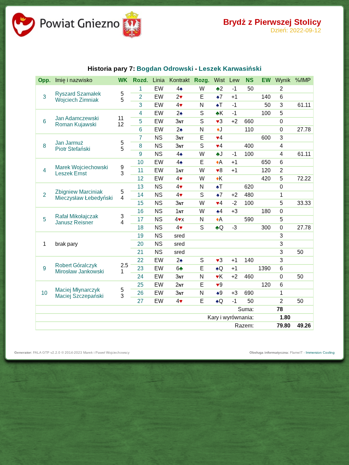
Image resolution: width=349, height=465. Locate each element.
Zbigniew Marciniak (79, 192)
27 (140, 301)
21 (140, 252)
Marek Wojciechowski (81, 167)
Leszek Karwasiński (230, 68)
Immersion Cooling (320, 352)
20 (140, 244)
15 (140, 203)
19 (140, 236)
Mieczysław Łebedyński (84, 198)
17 (140, 219)
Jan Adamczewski (77, 118)
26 (140, 293)
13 (140, 187)
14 (140, 195)
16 (140, 211)
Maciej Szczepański (79, 296)
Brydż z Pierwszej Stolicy (272, 22)
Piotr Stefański (72, 149)
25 (140, 285)
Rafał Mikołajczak (76, 216)
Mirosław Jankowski (79, 271)
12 (140, 178)
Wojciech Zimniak (76, 100)
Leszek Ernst (71, 173)
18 (140, 227)
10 (140, 162)
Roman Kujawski (75, 124)
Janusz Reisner (74, 222)
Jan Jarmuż (69, 143)
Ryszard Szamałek (78, 94)
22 (140, 260)
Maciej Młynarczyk (77, 290)
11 (140, 170)
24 (140, 276)
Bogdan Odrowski (165, 68)
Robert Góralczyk (76, 265)
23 (140, 268)
